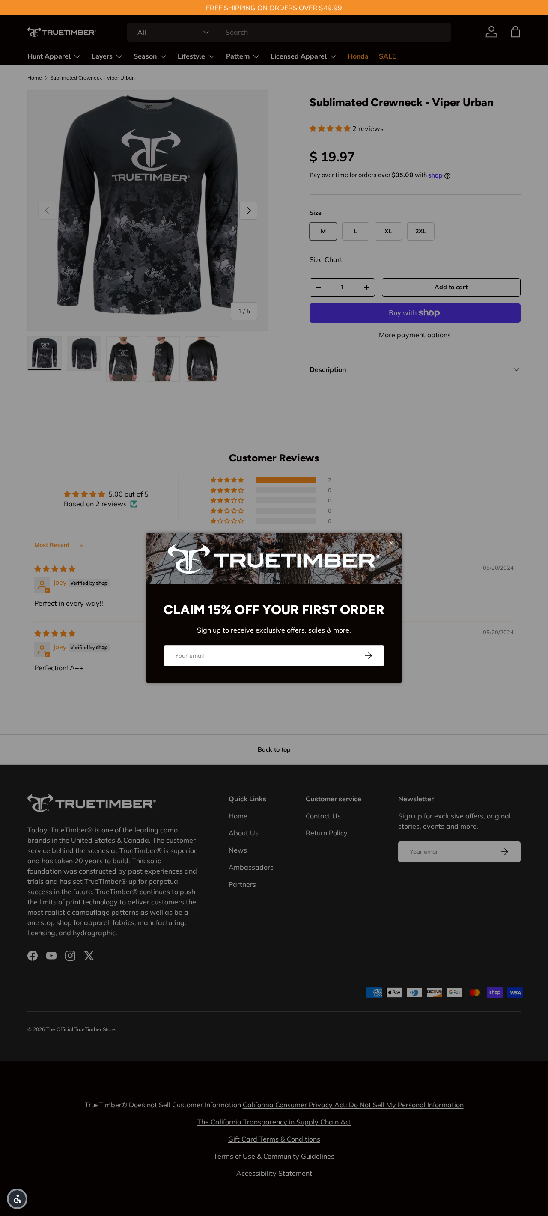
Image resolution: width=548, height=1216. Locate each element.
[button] (17, 1199)
